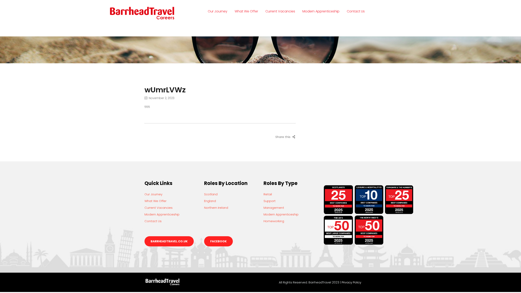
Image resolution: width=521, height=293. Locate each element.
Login (212, 27)
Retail (268, 194)
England (210, 201)
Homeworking (274, 221)
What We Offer (246, 11)
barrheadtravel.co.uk (169, 241)
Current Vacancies (280, 11)
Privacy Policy (351, 282)
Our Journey (217, 11)
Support (270, 201)
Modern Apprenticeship (320, 11)
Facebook (218, 241)
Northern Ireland (216, 208)
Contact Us (356, 11)
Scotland (211, 194)
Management (274, 208)
